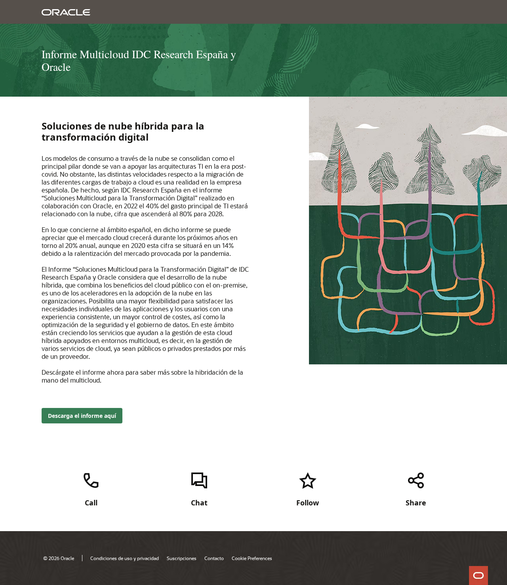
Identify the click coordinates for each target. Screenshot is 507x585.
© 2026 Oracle (58, 558)
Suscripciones (181, 558)
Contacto (214, 558)
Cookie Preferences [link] (252, 558)
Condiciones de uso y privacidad (124, 558)
